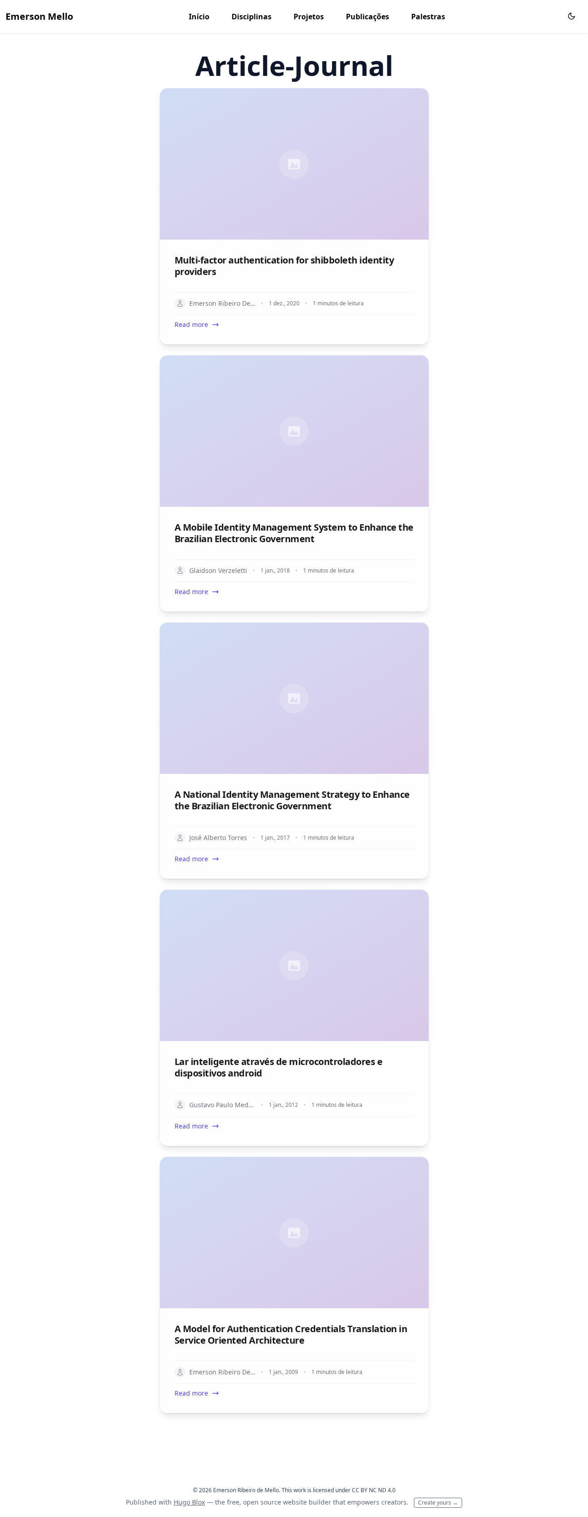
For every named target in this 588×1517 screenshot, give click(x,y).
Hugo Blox (189, 1502)
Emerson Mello (39, 16)
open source (262, 1502)
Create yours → (438, 1502)
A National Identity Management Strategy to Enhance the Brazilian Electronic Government (292, 800)
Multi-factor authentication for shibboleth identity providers (284, 266)
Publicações (367, 16)
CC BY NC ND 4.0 (374, 1490)
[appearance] (571, 16)
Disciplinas (251, 16)
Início (199, 16)
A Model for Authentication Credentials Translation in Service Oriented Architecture (291, 1334)
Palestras (428, 16)
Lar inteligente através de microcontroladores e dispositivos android (279, 1067)
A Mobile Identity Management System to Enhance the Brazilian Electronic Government (294, 533)
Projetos (309, 16)
